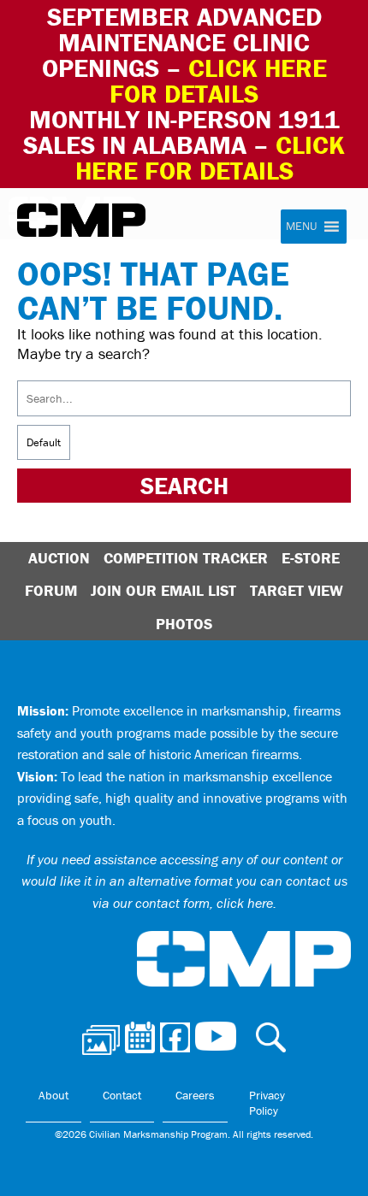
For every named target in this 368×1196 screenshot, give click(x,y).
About (53, 1095)
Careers (195, 1095)
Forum (51, 590)
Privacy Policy (267, 1102)
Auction (59, 558)
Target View (296, 590)
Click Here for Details (210, 157)
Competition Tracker (186, 558)
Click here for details (218, 80)
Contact (122, 1095)
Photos (184, 623)
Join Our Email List (163, 590)
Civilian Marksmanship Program (81, 220)
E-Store (311, 558)
